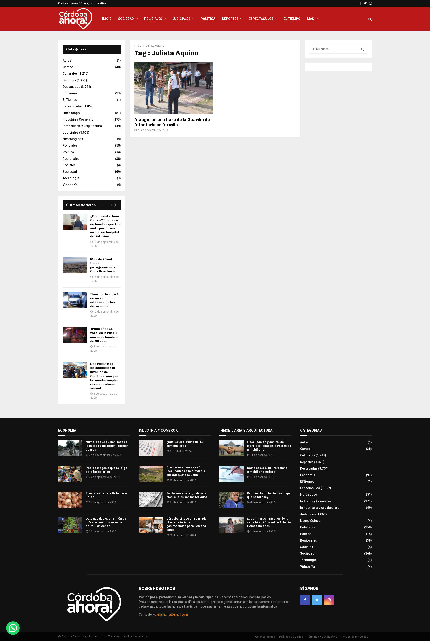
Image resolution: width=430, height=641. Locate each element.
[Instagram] (329, 600)
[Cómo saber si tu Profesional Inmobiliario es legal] (231, 474)
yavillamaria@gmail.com (170, 614)
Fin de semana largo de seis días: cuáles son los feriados (186, 495)
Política (208, 19)
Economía (70, 93)
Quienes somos (265, 636)
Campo (68, 67)
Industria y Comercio (78, 119)
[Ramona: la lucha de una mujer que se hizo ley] (231, 500)
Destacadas (71, 86)
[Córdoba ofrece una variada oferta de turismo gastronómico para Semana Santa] (151, 525)
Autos (67, 60)
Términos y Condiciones (322, 636)
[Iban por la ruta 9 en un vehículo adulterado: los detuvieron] (75, 300)
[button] (13, 628)
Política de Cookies (291, 636)
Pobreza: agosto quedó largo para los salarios (106, 469)
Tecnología (71, 178)
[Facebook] (305, 600)
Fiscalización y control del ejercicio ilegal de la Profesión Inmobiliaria (269, 445)
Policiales (153, 19)
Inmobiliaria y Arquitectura (82, 126)
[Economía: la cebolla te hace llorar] (70, 500)
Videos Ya (70, 185)
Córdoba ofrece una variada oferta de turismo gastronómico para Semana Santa (186, 524)
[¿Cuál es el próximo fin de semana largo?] (151, 448)
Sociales (69, 165)
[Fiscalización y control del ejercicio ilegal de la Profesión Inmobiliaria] (231, 448)
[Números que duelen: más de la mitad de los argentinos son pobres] (70, 448)
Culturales (70, 73)
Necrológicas (73, 139)
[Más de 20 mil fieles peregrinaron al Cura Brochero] (75, 265)
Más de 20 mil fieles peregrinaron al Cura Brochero (103, 265)
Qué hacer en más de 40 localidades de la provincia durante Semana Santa (185, 471)
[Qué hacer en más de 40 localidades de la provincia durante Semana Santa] (151, 474)
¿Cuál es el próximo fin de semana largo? (184, 443)
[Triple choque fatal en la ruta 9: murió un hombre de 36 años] (75, 335)
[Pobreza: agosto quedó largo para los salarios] (70, 474)
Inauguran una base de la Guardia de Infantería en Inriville (172, 122)
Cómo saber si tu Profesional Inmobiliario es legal (267, 469)
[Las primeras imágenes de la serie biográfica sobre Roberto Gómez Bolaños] (231, 525)
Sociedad (126, 19)
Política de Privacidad (355, 636)
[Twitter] (317, 600)
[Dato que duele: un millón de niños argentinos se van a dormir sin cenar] (70, 525)
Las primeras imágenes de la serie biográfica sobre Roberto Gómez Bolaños (269, 522)
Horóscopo (71, 113)
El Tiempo (292, 19)
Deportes (230, 19)
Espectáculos (261, 19)
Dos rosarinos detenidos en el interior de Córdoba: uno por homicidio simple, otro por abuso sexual (104, 376)
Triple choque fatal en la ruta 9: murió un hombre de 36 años (104, 335)
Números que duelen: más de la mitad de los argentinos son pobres (107, 445)
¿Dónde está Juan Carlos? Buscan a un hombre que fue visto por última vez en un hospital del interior (105, 226)
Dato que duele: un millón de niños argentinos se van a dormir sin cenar (106, 522)
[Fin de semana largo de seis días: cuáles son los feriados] (151, 500)
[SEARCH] (362, 49)
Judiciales (181, 19)
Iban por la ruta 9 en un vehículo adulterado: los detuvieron (104, 300)
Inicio (107, 19)
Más (310, 19)
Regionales (71, 158)
